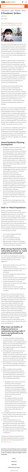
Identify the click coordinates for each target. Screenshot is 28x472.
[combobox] (12, 6)
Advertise (14, 461)
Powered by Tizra (14, 470)
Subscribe (14, 464)
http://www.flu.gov (6, 441)
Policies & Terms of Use (14, 467)
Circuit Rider (19, 25)
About (14, 458)
